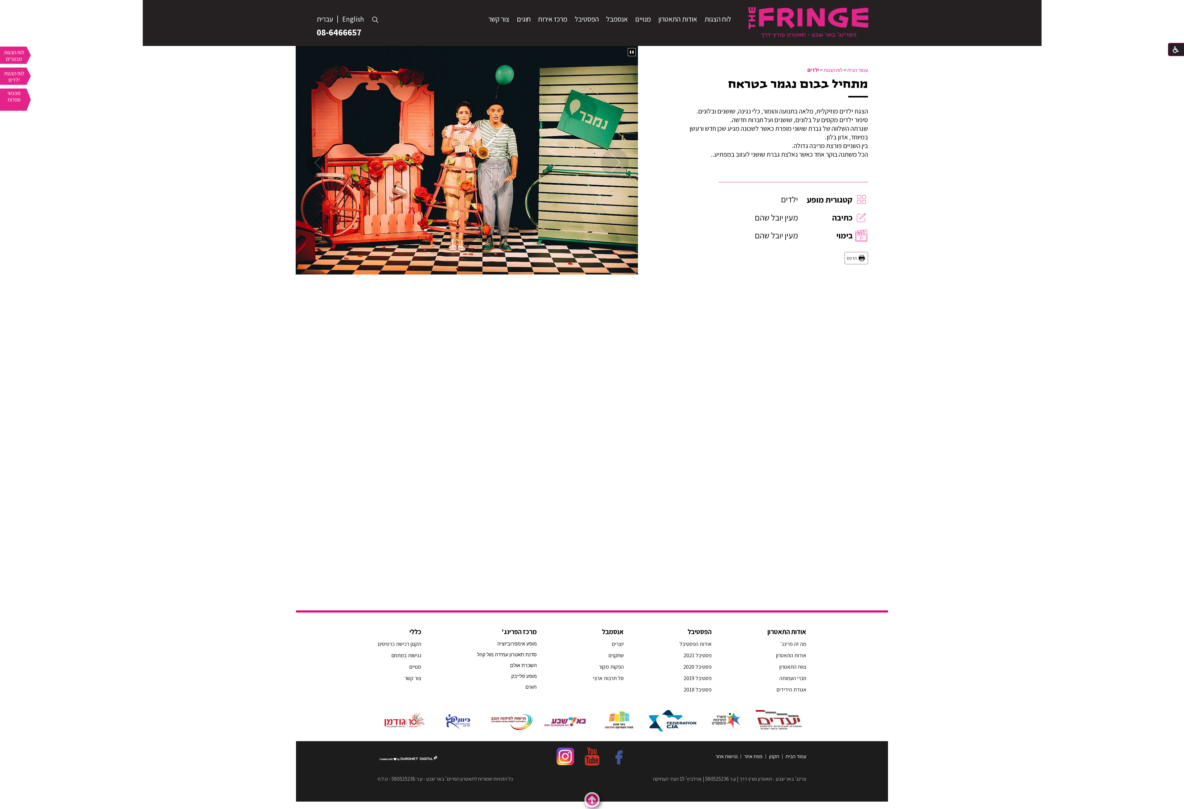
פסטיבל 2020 (697, 666)
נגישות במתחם (405, 655)
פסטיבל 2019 (698, 678)
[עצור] (632, 52)
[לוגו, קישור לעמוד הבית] (808, 22)
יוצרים (618, 643)
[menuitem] (718, 19)
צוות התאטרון (792, 666)
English (353, 19)
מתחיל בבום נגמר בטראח (798, 84)
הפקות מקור (611, 666)
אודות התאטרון (677, 19)
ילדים (813, 70)
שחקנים (616, 655)
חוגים (524, 19)
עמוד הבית (857, 70)
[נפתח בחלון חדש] (779, 721)
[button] (375, 20)
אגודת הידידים (791, 689)
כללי (415, 631)
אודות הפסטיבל (696, 643)
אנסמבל (617, 19)
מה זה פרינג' (793, 643)
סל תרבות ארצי (608, 678)
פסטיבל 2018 (698, 689)
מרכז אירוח (552, 19)
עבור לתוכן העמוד (592, 6)
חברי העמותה (792, 678)
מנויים (643, 19)
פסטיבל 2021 (698, 655)
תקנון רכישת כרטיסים (399, 643)
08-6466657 (339, 32)
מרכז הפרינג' (519, 631)
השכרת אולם (523, 665)
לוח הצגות (718, 19)
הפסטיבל (587, 19)
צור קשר (498, 19)
